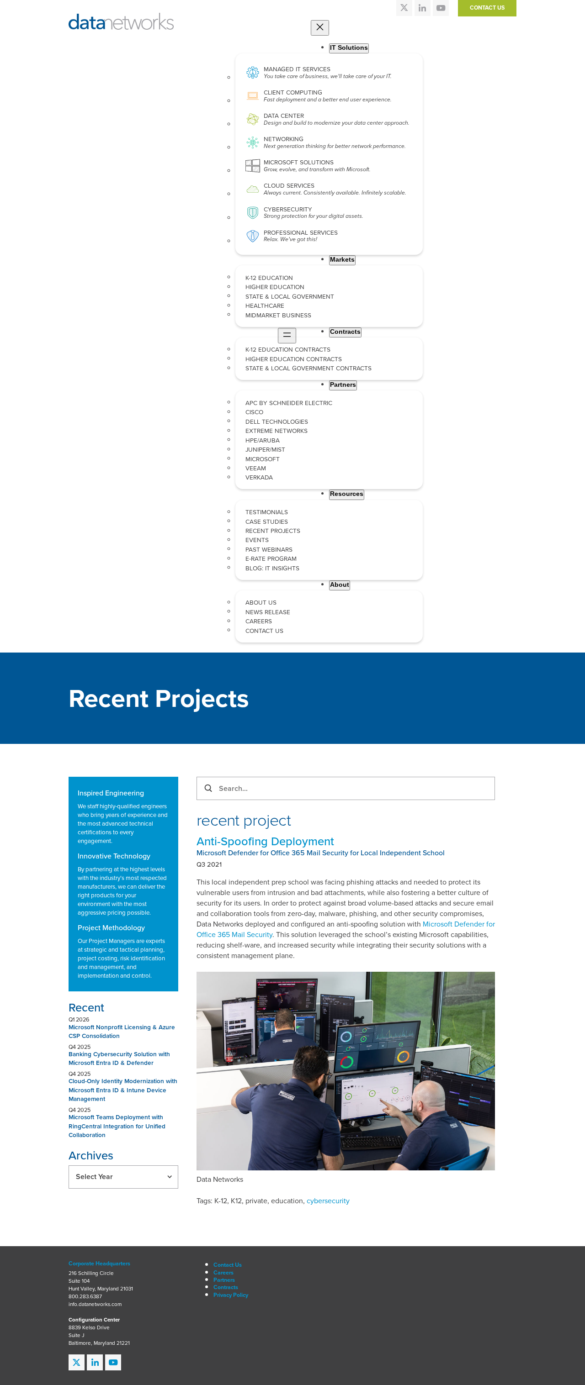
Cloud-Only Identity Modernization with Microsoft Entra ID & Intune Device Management (123, 1089)
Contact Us (487, 8)
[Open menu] (287, 335)
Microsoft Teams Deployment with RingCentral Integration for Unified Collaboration (117, 1125)
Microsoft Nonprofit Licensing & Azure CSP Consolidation (122, 1031)
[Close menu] (320, 28)
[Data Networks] (121, 17)
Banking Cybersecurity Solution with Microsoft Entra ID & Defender (119, 1058)
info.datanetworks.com (95, 1304)
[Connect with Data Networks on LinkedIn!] (423, 8)
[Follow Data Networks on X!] (404, 8)
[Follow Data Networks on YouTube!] (441, 8)
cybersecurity (328, 1200)
